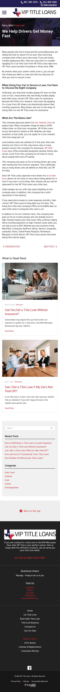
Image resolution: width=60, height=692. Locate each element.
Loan (7, 480)
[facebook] (30, 668)
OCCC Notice (30, 643)
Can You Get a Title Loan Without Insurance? (25, 447)
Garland (30, 593)
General (8, 476)
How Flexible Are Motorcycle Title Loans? (24, 458)
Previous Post (12, 247)
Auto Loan (20, 25)
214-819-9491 (50, 2)
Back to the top (32, 511)
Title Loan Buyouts (30, 623)
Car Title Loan (30, 615)
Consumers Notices (30, 651)
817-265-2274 (31, 2)
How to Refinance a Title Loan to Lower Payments (28, 443)
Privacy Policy (16, 681)
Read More (9, 331)
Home (30, 611)
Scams (8, 484)
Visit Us (30, 583)
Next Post (49, 247)
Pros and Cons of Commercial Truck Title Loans (27, 454)
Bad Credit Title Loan (30, 619)
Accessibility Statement (39, 681)
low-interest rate (43, 123)
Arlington (30, 588)
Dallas (30, 590)
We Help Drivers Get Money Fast (27, 33)
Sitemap (26, 681)
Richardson (30, 595)
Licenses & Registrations (30, 647)
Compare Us (30, 627)
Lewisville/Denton (30, 598)
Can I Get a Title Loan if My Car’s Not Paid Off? (27, 450)
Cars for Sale (30, 631)
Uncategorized (11, 487)
